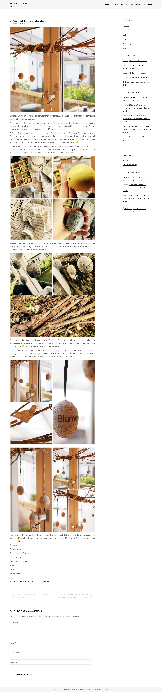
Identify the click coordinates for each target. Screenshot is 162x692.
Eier (15, 581)
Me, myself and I (121, 4)
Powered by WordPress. (81, 689)
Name (13, 643)
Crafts (22, 24)
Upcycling (31, 581)
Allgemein (126, 26)
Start (107, 4)
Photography (127, 44)
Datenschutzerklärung (130, 165)
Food (124, 35)
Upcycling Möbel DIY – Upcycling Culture (136, 126)
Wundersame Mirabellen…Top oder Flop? (136, 77)
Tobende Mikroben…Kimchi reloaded (134, 73)
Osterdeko (22, 581)
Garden (125, 39)
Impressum (126, 160)
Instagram (135, 4)
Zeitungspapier (43, 581)
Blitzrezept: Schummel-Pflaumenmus (135, 61)
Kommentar (15, 622)
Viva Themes (103, 689)
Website (13, 662)
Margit (125, 97)
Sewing (125, 48)
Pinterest (148, 4)
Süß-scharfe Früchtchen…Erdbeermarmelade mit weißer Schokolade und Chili (136, 108)
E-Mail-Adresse (17, 653)
